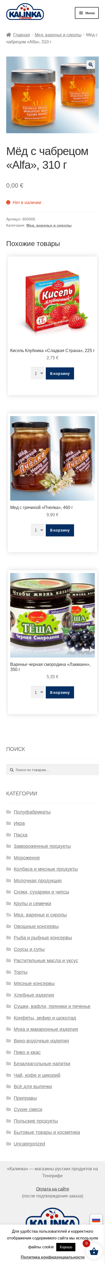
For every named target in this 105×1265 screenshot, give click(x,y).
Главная (21, 35)
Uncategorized (29, 1144)
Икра (19, 823)
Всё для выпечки (33, 1086)
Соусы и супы (29, 949)
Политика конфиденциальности (53, 1257)
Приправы (25, 1098)
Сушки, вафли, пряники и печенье (52, 1006)
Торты (20, 972)
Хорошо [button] (66, 1247)
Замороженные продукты (42, 846)
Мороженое (27, 857)
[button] (90, 64)
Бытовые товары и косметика (47, 1132)
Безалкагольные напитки (42, 1063)
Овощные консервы (36, 926)
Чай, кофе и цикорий (37, 1075)
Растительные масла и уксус (46, 960)
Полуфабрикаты (32, 812)
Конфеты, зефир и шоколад (45, 1018)
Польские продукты (36, 1121)
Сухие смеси (28, 1109)
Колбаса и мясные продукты (46, 869)
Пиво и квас (27, 1052)
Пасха (20, 835)
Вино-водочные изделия (41, 1040)
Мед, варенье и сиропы (58, 35)
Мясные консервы (34, 983)
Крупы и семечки (32, 903)
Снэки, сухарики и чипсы (41, 892)
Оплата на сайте (52, 1189)
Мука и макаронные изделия (46, 1029)
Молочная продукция (38, 880)
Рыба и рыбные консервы (43, 937)
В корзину (60, 373)
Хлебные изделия (34, 995)
